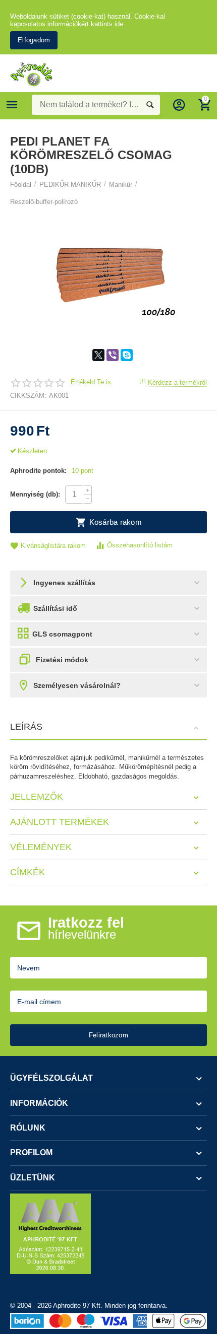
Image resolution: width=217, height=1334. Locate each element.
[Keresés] (150, 105)
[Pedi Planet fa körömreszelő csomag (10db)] (108, 268)
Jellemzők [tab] (36, 797)
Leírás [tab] (26, 727)
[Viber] (112, 355)
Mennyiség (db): (35, 494)
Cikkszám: (28, 395)
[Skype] (127, 355)
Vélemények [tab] (41, 847)
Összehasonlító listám (140, 545)
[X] (98, 355)
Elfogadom (34, 40)
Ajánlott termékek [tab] (59, 822)
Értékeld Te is (91, 382)
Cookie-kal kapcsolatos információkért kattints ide (87, 20)
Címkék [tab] (27, 872)
